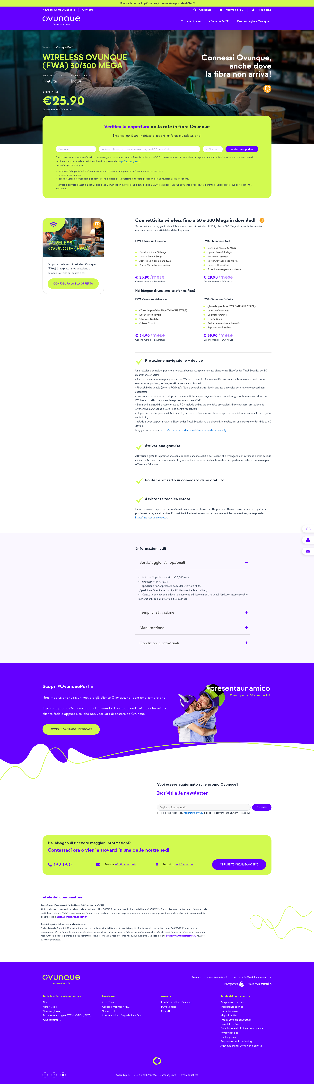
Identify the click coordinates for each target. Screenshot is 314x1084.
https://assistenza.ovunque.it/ (151, 517)
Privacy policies (229, 1032)
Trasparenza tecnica (231, 1006)
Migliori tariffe (228, 1015)
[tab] (192, 562)
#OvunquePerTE (52, 1020)
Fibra (45, 1002)
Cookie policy (228, 1037)
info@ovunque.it (125, 864)
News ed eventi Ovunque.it (59, 9)
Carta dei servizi (229, 1011)
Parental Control (229, 1024)
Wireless (47, 47)
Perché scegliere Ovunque (176, 1002)
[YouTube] (63, 1074)
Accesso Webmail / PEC (116, 1006)
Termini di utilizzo (188, 1075)
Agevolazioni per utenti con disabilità (241, 1045)
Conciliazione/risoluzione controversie (241, 1028)
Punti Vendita (168, 1006)
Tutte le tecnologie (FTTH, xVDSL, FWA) (67, 1015)
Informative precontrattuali (236, 1020)
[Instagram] (54, 1074)
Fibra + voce (50, 1006)
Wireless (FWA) (52, 1011)
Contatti (87, 9)
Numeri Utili (108, 1011)
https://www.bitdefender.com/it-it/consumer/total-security (194, 430)
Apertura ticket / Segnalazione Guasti (123, 1015)
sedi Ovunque (184, 864)
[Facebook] (45, 1074)
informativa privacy (193, 812)
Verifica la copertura (241, 149)
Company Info (167, 1075)
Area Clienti (108, 1002)
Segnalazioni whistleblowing (236, 1041)
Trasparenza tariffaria (232, 1002)
